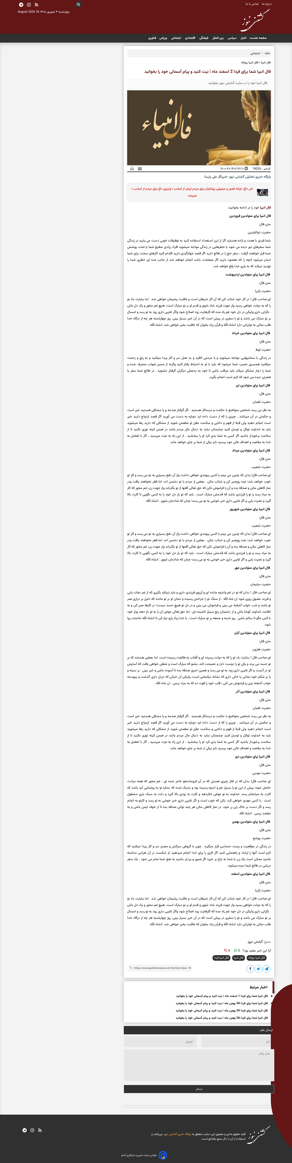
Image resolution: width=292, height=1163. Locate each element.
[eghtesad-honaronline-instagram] (32, 1130)
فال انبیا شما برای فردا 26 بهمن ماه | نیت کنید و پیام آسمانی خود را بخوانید (222, 1018)
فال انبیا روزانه (256, 958)
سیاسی (232, 38)
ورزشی (163, 38)
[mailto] (138, 168)
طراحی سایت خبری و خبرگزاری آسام (138, 1155)
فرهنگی (204, 38)
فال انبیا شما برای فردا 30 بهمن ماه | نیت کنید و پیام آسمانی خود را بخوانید (222, 1003)
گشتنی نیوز (255, 942)
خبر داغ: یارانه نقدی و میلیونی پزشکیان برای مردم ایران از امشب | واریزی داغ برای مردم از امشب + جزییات (192, 192)
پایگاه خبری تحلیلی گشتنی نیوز (249, 177)
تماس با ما (252, 4)
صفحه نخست (258, 38)
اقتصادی (190, 38)
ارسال (199, 1089)
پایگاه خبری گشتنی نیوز (177, 1134)
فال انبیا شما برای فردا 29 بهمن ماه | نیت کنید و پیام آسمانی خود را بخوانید (222, 1010)
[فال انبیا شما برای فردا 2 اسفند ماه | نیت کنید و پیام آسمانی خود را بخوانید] (267, 969)
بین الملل (218, 38)
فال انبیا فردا (221, 958)
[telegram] (24, 1130)
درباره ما (267, 4)
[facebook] (250, 969)
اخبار (243, 38)
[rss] (36, 5)
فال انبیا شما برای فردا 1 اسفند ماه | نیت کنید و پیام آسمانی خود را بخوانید (222, 996)
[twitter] (259, 969)
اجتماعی (176, 38)
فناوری (152, 38)
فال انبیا (265, 207)
